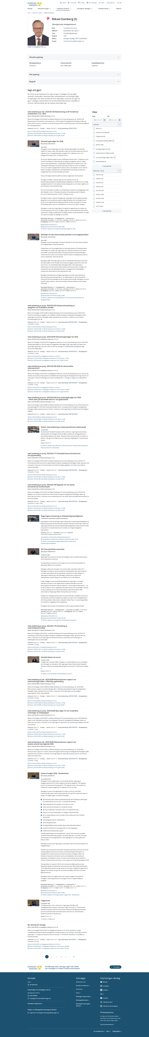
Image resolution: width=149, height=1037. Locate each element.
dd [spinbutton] (101, 120)
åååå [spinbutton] (95, 120)
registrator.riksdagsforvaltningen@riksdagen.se (44, 1013)
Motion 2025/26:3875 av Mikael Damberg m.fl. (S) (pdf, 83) (46, 736)
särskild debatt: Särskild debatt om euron (57, 674)
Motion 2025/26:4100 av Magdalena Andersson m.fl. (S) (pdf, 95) (48, 360)
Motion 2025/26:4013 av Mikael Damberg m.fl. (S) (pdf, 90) (46, 510)
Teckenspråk (73, 2)
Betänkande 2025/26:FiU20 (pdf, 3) (53, 295)
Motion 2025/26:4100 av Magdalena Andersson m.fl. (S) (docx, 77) (49, 358)
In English (82, 2)
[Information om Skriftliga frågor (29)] (109, 149)
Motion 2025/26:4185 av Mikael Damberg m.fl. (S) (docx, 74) (47, 329)
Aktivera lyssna (110, 2)
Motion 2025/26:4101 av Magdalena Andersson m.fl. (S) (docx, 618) (49, 389)
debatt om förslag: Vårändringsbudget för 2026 (59, 229)
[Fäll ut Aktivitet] (119, 124)
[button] (44, 9)
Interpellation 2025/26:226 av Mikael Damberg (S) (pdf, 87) (60, 539)
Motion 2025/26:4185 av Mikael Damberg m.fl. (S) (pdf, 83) (46, 331)
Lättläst (64, 2)
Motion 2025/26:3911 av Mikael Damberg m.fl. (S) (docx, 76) (47, 649)
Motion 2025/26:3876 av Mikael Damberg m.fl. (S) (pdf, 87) (46, 767)
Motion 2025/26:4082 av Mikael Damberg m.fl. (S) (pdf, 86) (46, 421)
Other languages (93, 2)
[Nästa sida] (74, 956)
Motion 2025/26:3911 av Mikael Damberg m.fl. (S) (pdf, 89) (46, 651)
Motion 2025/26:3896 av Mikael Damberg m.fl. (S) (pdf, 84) (46, 705)
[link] (42, 957)
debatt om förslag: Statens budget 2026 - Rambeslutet (61, 895)
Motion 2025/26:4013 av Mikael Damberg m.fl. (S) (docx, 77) (47, 508)
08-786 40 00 (33, 985)
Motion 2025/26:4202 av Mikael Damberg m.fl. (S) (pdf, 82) (46, 135)
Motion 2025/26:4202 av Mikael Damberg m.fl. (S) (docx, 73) (47, 133)
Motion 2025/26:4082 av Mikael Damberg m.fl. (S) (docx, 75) (47, 419)
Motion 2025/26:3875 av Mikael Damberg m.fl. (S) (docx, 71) (47, 734)
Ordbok (102, 2)
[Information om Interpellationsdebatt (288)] (113, 141)
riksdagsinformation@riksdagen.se (40, 998)
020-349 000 (33, 995)
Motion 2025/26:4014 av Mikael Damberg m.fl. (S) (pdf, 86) (46, 479)
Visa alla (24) (112, 211)
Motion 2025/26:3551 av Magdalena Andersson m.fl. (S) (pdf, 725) (49, 948)
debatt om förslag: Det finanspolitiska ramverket (59, 620)
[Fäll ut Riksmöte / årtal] (119, 171)
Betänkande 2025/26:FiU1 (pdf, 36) (53, 893)
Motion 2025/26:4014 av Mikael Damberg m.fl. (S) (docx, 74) (47, 477)
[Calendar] (104, 120)
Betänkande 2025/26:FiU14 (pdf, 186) (54, 618)
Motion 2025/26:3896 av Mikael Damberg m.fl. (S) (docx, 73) (47, 703)
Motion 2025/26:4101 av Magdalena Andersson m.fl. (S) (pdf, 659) (49, 392)
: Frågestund (49, 919)
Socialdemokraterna (70, 28)
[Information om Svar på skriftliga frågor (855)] (115, 157)
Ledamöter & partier (37, 13)
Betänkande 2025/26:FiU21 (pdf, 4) (53, 227)
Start (29, 13)
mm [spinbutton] (98, 120)
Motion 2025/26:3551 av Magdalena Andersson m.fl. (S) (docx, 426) (49, 946)
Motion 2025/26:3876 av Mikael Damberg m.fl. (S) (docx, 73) (47, 765)
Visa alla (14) (112, 166)
